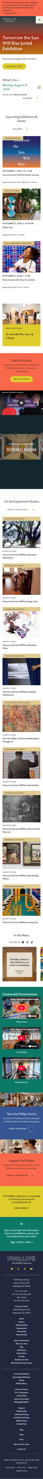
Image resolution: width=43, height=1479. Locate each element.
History (21, 1322)
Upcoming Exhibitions (21, 1377)
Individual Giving (21, 1414)
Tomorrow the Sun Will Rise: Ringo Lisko (20, 601)
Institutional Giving (21, 1417)
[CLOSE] (39, 8)
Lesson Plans (21, 1396)
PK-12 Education (21, 1392)
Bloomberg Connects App (21, 1363)
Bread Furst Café (21, 1359)
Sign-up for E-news (21, 1444)
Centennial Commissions (19, 994)
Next (39, 316)
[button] (21, 403)
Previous (4, 316)
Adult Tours (21, 1350)
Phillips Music (21, 1383)
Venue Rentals (21, 1334)
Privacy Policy (10, 1467)
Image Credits (32, 1467)
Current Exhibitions (21, 1374)
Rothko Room (21, 449)
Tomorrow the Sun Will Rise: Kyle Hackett (20, 785)
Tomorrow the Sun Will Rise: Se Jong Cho (20, 922)
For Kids (21, 1356)
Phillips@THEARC (21, 1402)
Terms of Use (21, 1467)
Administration (22, 1325)
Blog (21, 1430)
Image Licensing (21, 1471)
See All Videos (21, 379)
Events (21, 1380)
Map (21, 1347)
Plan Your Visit (14, 66)
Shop (22, 1434)
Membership (21, 1411)
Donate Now (21, 1424)
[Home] (22, 1264)
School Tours (21, 1353)
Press (21, 1439)
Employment (21, 1328)
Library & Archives (21, 1399)
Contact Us (21, 1449)
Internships (21, 1331)
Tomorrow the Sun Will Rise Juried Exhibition (20, 42)
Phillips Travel (21, 1421)
